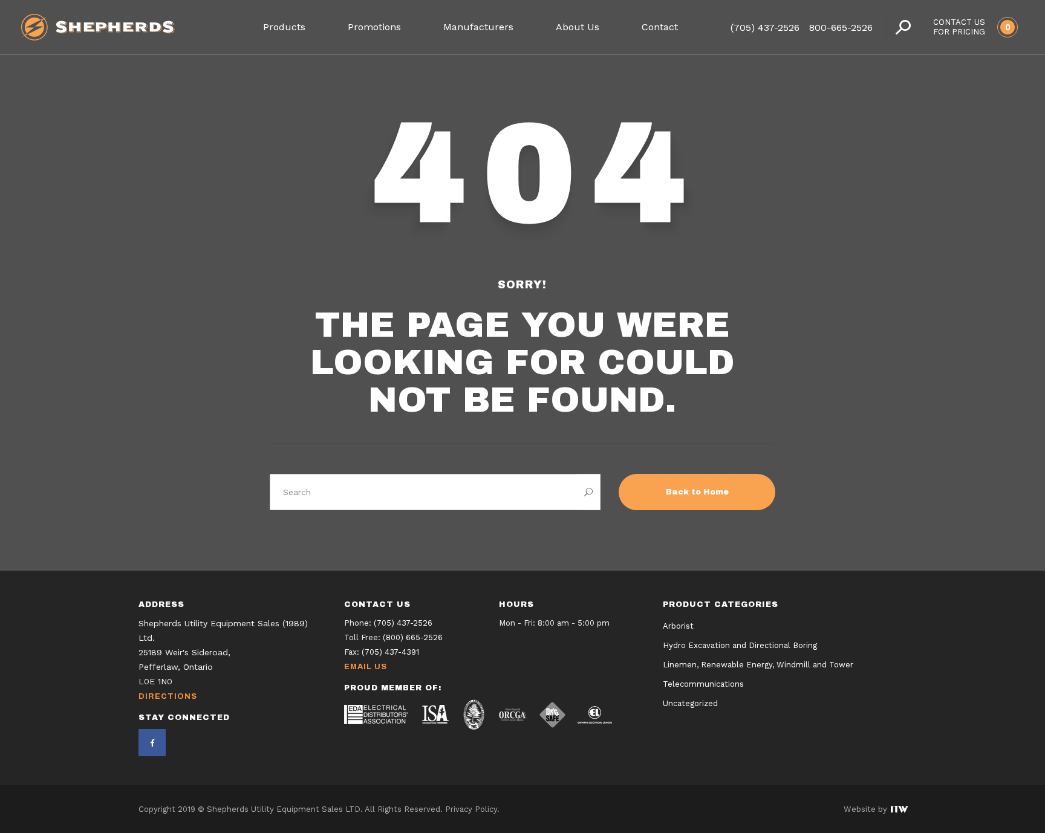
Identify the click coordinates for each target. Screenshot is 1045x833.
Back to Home (697, 492)
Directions (167, 696)
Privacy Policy (471, 809)
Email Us (365, 667)
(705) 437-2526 (765, 27)
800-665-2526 (841, 27)
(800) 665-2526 (413, 637)
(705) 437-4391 (390, 651)
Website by (867, 809)
